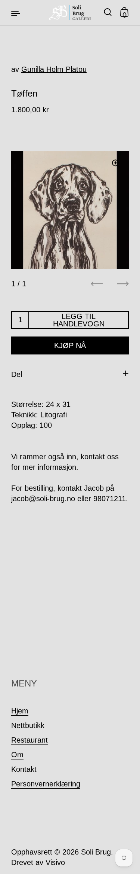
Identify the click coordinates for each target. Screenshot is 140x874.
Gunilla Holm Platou (54, 69)
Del (16, 374)
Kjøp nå (70, 345)
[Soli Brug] (70, 12)
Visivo (55, 862)
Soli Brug (96, 852)
